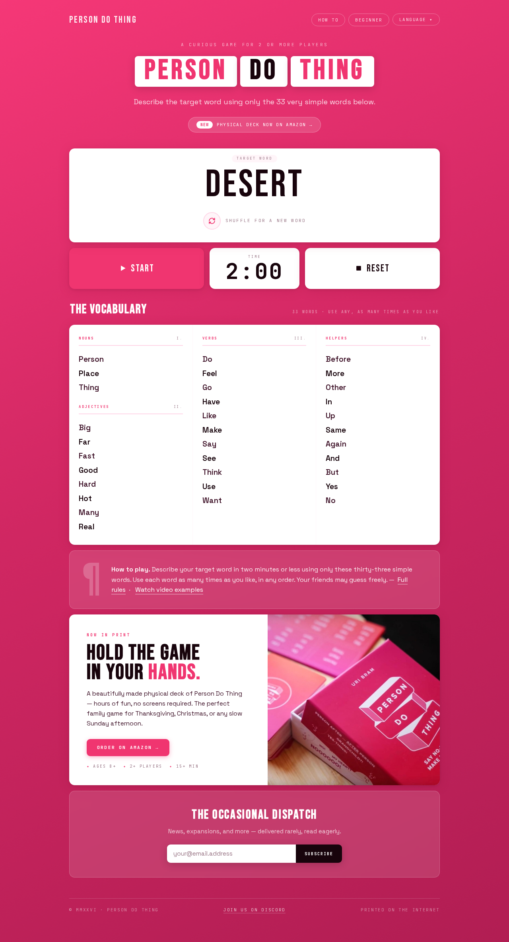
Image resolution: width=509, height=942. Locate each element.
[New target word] (212, 221)
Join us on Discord (254, 910)
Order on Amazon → (128, 747)
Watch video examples (169, 589)
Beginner (368, 20)
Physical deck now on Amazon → (256, 124)
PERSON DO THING (103, 19)
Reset (378, 268)
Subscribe (319, 853)
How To (328, 20)
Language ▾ (416, 19)
